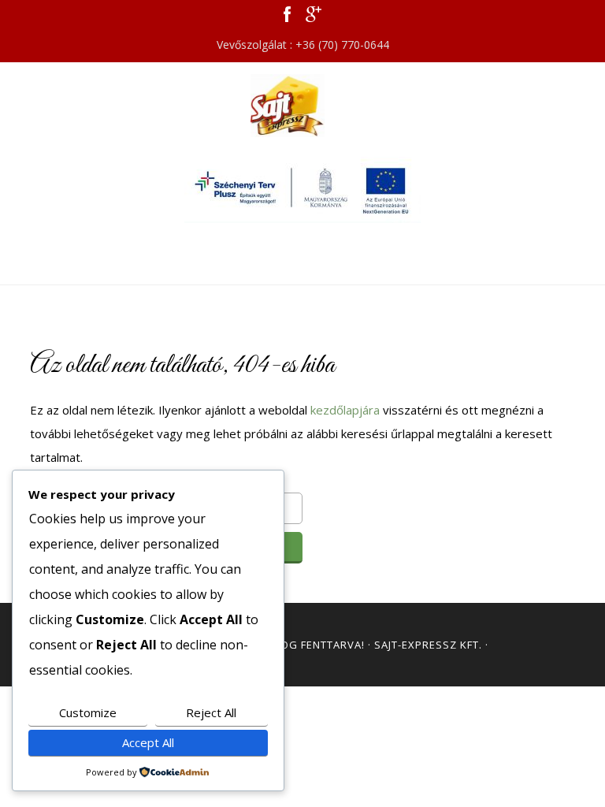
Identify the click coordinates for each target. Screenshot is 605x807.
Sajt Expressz (302, 105)
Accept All (148, 742)
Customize (88, 712)
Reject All (211, 712)
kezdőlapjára (345, 410)
